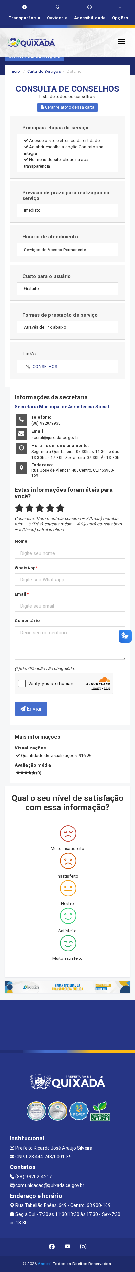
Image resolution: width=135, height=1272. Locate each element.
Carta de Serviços (44, 71)
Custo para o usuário (46, 276)
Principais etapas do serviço (55, 128)
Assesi (44, 1263)
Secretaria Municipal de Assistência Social (62, 406)
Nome (21, 541)
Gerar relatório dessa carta (69, 107)
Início (15, 71)
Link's (29, 354)
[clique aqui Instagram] (83, 1246)
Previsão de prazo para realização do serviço (66, 195)
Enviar (34, 708)
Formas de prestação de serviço (60, 315)
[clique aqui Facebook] (52, 1246)
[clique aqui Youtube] (67, 1246)
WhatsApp (25, 567)
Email (21, 594)
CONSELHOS (45, 366)
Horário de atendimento (50, 237)
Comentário (27, 620)
